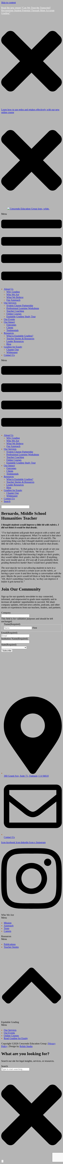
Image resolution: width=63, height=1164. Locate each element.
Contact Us (9, 355)
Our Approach (13, 300)
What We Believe (14, 297)
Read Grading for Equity (16, 1038)
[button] (31, 249)
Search (7, 501)
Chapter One (12, 349)
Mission (7, 923)
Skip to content (8, 2)
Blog (8, 344)
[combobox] (15, 1069)
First (35, 628)
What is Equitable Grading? (19, 336)
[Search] (2, 1161)
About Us (8, 289)
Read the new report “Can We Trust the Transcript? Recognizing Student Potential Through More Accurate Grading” (27, 10)
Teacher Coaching (15, 311)
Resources (9, 333)
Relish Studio (26, 1046)
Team (6, 928)
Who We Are (12, 294)
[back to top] (31, 1019)
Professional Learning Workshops (22, 308)
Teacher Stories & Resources (20, 338)
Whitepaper (12, 352)
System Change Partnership (19, 305)
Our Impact (9, 322)
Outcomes (11, 325)
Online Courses (13, 313)
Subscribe (6, 650)
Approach (8, 925)
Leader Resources (15, 341)
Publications (10, 944)
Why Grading (13, 291)
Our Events (9, 319)
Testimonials (12, 330)
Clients (9, 327)
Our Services (10, 302)
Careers (7, 931)
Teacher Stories (11, 947)
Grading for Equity (13, 347)
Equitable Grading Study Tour (21, 316)
